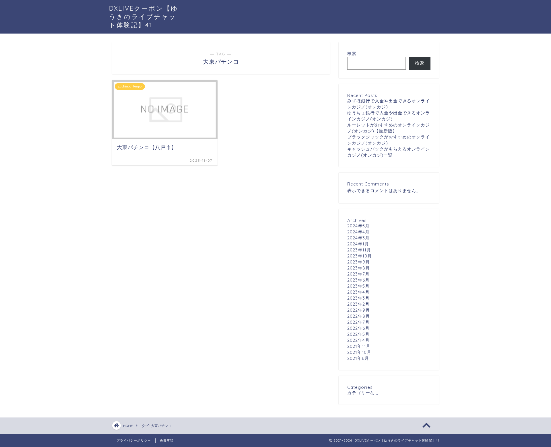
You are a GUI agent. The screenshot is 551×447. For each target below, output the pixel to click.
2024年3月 (358, 238)
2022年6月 (358, 328)
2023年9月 (358, 262)
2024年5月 (358, 226)
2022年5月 (358, 334)
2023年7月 (358, 274)
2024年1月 (358, 244)
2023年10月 (359, 256)
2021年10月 (359, 352)
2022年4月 (358, 340)
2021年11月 (358, 346)
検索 (351, 53)
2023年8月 (358, 268)
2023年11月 (359, 250)
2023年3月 (358, 298)
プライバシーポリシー (134, 440)
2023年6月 (358, 280)
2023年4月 (358, 292)
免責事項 (167, 440)
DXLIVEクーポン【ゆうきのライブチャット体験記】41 (143, 16)
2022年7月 (358, 322)
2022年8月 (358, 316)
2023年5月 (358, 286)
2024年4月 (358, 232)
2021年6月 (358, 358)
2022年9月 (358, 310)
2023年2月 (358, 304)
